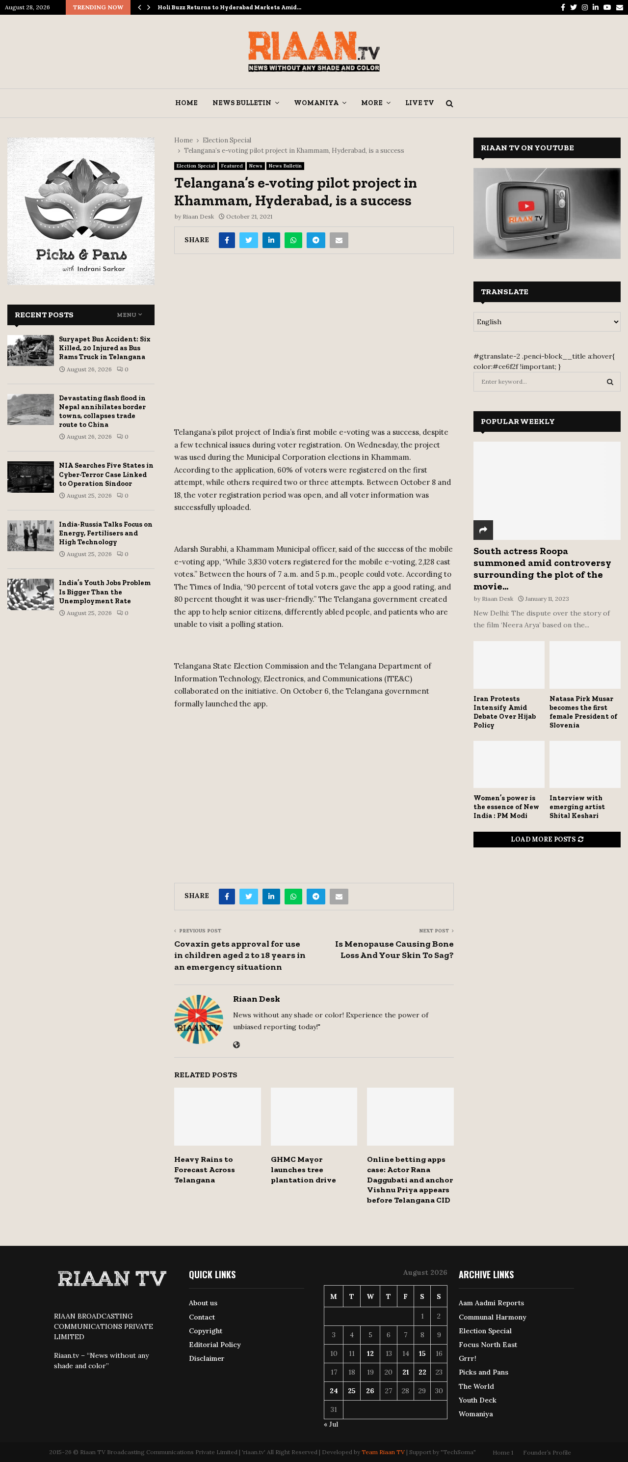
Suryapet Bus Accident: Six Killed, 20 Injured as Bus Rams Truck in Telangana (105, 348)
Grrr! (467, 1358)
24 (334, 1390)
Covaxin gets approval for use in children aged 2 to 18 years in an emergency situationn (240, 955)
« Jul (331, 1424)
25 (352, 1390)
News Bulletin (241, 103)
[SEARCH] (610, 382)
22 (422, 1372)
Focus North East (488, 1344)
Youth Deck (478, 1400)
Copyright (205, 1330)
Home (186, 103)
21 (405, 1372)
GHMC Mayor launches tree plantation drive (303, 1169)
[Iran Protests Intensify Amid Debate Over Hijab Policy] (509, 665)
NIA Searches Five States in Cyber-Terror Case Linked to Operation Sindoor (106, 474)
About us (203, 1302)
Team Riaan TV (383, 1452)
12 (370, 1353)
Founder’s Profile (547, 1452)
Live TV (419, 103)
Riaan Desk (198, 216)
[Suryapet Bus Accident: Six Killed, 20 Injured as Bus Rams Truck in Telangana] (30, 350)
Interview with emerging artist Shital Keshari (577, 807)
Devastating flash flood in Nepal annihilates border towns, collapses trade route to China (102, 411)
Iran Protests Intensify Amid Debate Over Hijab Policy (504, 712)
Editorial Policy (215, 1344)
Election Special (196, 166)
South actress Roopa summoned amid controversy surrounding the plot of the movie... (542, 568)
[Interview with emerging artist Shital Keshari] (585, 764)
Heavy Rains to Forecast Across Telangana (204, 1169)
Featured (232, 166)
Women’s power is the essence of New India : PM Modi (506, 807)
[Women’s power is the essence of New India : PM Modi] (509, 764)
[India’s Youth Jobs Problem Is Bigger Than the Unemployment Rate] (30, 594)
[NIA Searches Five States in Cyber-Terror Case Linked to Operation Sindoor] (30, 476)
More (372, 103)
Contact (202, 1317)
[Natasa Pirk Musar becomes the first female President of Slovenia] (585, 665)
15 (422, 1353)
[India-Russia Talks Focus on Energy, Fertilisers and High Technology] (30, 535)
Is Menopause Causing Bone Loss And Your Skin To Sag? (394, 949)
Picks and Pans (483, 1372)
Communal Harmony (492, 1317)
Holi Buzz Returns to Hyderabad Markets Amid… (229, 7)
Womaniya (316, 103)
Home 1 (503, 1452)
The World (476, 1386)
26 (370, 1390)
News (255, 166)
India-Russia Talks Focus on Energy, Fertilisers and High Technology (106, 533)
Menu (126, 314)
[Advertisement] (314, 344)
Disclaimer (207, 1358)
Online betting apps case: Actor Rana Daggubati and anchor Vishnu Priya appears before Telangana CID (410, 1179)
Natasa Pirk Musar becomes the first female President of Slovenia (583, 712)
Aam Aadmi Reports (491, 1302)
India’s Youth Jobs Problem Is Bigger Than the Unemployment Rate (105, 592)
